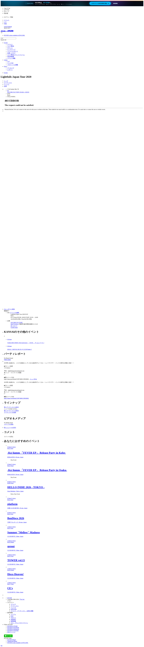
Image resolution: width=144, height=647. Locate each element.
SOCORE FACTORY (17, 322)
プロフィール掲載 (12, 64)
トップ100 (10, 63)
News (5, 66)
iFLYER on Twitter (12, 626)
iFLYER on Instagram (13, 629)
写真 (5, 23)
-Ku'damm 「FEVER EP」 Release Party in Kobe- (36, 452)
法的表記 (13, 619)
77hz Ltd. (21, 599)
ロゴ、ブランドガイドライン (19, 623)
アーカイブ (10, 68)
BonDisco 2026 (15, 518)
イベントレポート (12, 51)
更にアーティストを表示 (11, 407)
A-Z (8, 61)
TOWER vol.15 (16, 560)
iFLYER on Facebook (13, 627)
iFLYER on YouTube (13, 630)
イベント (6, 20)
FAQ (12, 616)
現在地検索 (10, 56)
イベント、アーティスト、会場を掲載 (22, 611)
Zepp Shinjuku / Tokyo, (15, 491)
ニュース (13, 607)
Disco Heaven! (15, 574)
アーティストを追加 (10, 412)
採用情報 (13, 621)
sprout (11, 546)
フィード (6, 84)
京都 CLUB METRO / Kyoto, (17, 508)
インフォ (13, 614)
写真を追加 (7, 359)
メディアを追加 (8, 424)
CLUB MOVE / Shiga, (15, 536)
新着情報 (115, 3)
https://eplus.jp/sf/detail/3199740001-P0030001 (16, 398)
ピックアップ (11, 49)
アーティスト (8, 82)
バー (5, 22)
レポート (10, 69)
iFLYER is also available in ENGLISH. (14, 35)
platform (12, 503)
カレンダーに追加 (9, 309)
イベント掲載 (11, 58)
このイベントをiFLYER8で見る (100, 3)
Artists (5, 60)
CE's (10, 588)
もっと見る (33, 379)
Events (6, 42)
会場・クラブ (11, 53)
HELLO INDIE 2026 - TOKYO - (26, 487)
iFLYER (9, 598)
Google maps (14, 327)
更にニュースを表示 (10, 427)
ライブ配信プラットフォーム (16, 54)
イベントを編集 (14, 312)
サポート (13, 617)
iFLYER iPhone (11, 639)
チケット (10, 48)
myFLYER (7, 26)
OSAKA (16, 324)
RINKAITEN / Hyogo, (15, 457)
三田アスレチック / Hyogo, (17, 522)
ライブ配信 (10, 46)
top (1, 645)
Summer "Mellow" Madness (23, 532)
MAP (12, 324)
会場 (5, 86)
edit (11, 26)
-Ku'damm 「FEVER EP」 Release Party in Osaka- (37, 470)
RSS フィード (11, 632)
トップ (6, 81)
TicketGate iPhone (12, 641)
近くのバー (14, 326)
